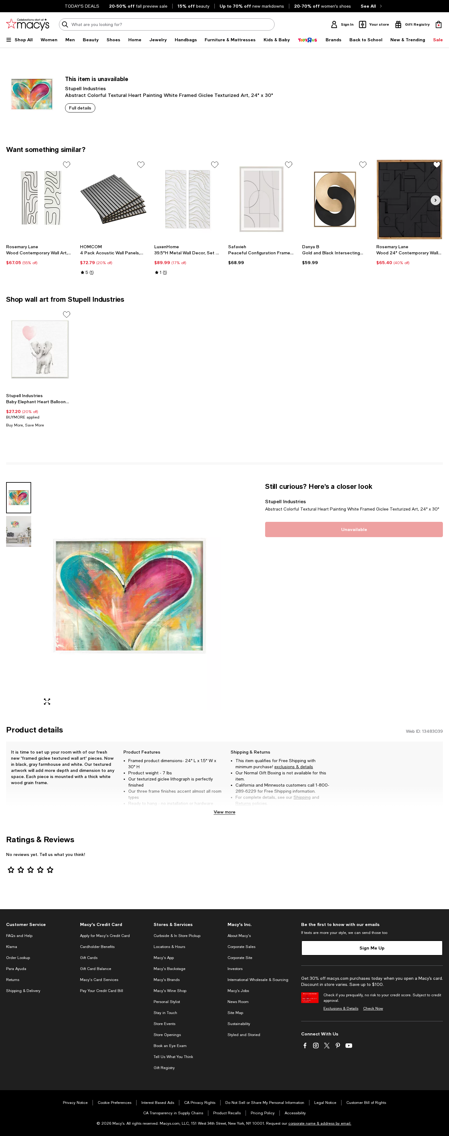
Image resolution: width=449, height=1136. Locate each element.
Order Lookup (18, 958)
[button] (113, 596)
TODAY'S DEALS (82, 6)
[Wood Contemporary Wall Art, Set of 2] (39, 199)
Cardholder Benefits (97, 947)
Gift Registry (164, 1068)
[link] (39, 255)
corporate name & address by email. (319, 1123)
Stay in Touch (165, 1013)
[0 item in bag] (438, 24)
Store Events (164, 1024)
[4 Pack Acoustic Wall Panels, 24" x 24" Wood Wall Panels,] (113, 199)
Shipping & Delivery (23, 991)
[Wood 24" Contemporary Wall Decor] (409, 199)
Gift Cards (88, 958)
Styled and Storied (244, 1035)
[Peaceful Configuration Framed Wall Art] (261, 199)
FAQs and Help (19, 936)
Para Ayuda (16, 969)
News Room (238, 1002)
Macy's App (164, 958)
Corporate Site (240, 958)
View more (224, 811)
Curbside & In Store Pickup (177, 936)
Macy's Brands (167, 980)
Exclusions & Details (340, 1008)
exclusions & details (293, 766)
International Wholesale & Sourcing (258, 980)
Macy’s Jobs (238, 991)
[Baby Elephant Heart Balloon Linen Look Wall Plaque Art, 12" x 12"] (39, 349)
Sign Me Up (372, 947)
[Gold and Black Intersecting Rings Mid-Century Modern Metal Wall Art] (335, 199)
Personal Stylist (167, 1002)
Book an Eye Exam (170, 1046)
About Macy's (239, 936)
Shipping (302, 797)
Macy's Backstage (169, 969)
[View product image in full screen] (47, 701)
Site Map (235, 1013)
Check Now (373, 1008)
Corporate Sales (241, 947)
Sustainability (239, 1024)
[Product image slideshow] (129, 596)
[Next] (435, 200)
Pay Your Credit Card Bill (101, 991)
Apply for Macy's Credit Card (105, 936)
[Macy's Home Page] (27, 24)
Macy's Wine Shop (170, 991)
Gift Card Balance (95, 969)
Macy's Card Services (99, 980)
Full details (80, 107)
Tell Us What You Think (173, 1057)
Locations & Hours (169, 947)
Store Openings (167, 1035)
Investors (235, 969)
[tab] (18, 497)
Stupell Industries (85, 88)
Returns (243, 803)
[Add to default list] (66, 164)
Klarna (11, 947)
